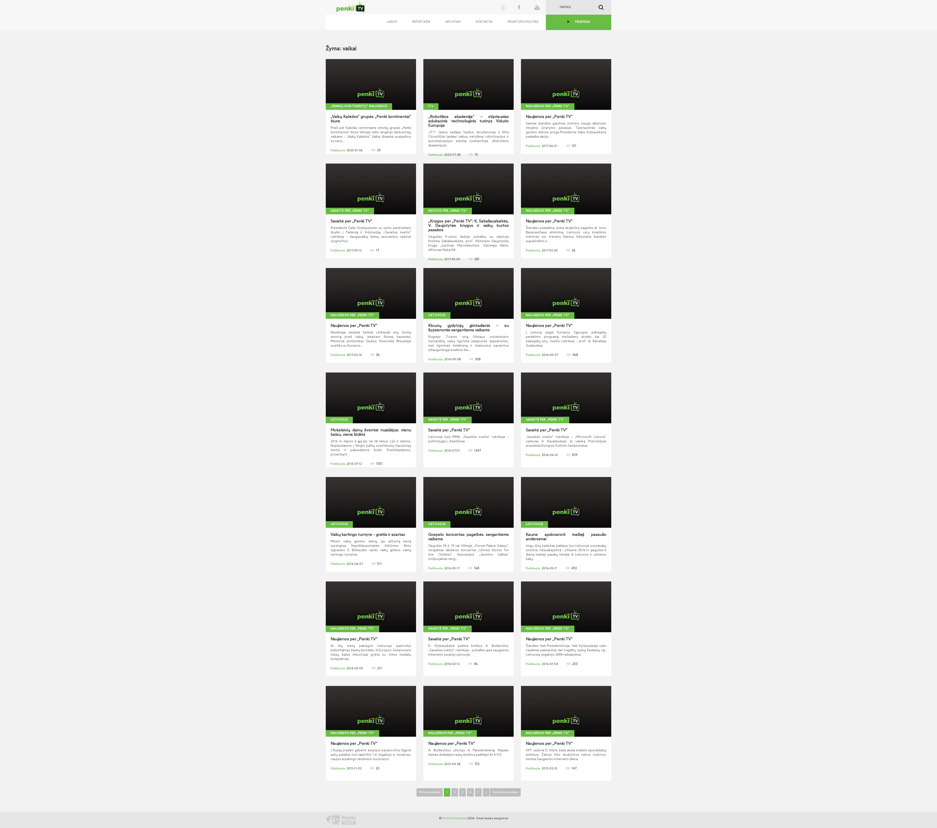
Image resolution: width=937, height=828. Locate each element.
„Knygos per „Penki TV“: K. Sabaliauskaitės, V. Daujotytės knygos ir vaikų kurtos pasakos (468, 225)
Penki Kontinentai (454, 818)
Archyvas (453, 22)
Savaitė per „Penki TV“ (350, 211)
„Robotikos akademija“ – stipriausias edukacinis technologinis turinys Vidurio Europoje (468, 121)
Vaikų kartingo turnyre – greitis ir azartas (368, 535)
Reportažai (421, 22)
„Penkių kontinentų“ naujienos (359, 106)
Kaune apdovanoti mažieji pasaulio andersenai (566, 537)
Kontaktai (484, 22)
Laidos (392, 22)
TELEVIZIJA (582, 22)
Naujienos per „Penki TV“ (548, 106)
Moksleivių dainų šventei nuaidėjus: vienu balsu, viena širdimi (371, 432)
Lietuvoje (437, 315)
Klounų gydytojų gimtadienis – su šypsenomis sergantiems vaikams (468, 328)
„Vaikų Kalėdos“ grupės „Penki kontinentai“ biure (371, 119)
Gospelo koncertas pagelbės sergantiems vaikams (468, 537)
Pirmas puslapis (429, 792)
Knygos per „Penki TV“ (447, 211)
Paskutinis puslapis (505, 792)
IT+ (431, 106)
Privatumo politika (523, 22)
